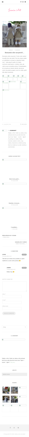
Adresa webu (5, 306)
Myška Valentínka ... (21, 243)
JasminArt (13, 130)
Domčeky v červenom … (14, 203)
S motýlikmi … (14, 227)
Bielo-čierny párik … (14, 179)
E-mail (4, 300)
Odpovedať (24, 254)
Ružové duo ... (6, 237)
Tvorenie (17, 50)
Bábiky (11, 50)
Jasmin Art (14, 10)
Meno (3, 294)
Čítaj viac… (13, 362)
